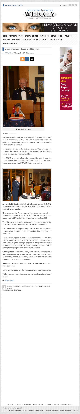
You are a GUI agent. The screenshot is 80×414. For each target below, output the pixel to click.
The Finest (36, 40)
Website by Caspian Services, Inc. (68, 410)
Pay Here (45, 40)
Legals (56, 404)
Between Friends (57, 36)
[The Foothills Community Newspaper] (40, 14)
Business (6, 40)
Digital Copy (26, 40)
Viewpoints (13, 36)
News (5, 36)
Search (64, 5)
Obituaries (16, 40)
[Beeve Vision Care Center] (40, 27)
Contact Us (19, 404)
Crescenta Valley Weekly (14, 408)
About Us (10, 404)
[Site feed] (76, 5)
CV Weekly (8, 53)
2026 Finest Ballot (67, 404)
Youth (21, 36)
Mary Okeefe (9, 280)
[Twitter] (73, 5)
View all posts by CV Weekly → (12, 290)
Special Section (56, 40)
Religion (68, 36)
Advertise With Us (10, 43)
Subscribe (27, 404)
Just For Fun (44, 36)
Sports (28, 36)
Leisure (35, 36)
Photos (41, 404)
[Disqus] (26, 320)
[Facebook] (70, 5)
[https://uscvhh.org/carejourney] (66, 78)
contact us (47, 410)
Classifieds (49, 404)
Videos (35, 404)
